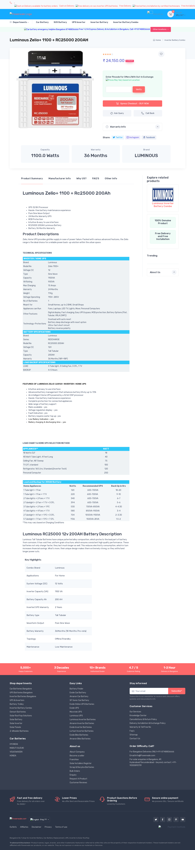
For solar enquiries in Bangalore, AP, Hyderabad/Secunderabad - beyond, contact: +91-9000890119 (153, 762)
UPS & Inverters (17, 700)
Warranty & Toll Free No (140, 727)
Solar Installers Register (81, 763)
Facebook (150, 137)
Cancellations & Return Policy (143, 719)
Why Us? (180, 14)
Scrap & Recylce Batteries (82, 767)
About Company (77, 752)
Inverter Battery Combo (175, 40)
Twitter (119, 137)
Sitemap (134, 735)
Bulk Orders (75, 771)
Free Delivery (125, 6)
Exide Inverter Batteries (81, 727)
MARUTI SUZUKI (17, 748)
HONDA (13, 755)
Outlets (13, 827)
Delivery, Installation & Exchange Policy (148, 723)
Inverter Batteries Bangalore (23, 696)
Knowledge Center (138, 715)
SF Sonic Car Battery (79, 700)
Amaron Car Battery (79, 696)
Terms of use (61, 827)
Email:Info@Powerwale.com (142, 755)
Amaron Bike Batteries (80, 739)
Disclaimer (36, 827)
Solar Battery (16, 719)
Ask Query (119, 113)
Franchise (74, 759)
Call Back (150, 113)
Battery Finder (76, 689)
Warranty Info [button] (117, 126)
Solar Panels (15, 727)
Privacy (48, 827)
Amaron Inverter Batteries (82, 723)
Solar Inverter (16, 723)
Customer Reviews (78, 782)
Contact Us (135, 738)
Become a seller (77, 755)
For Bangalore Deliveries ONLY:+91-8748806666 (152, 751)
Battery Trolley (17, 704)
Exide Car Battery (78, 692)
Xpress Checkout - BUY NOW (134, 103)
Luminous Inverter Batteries (83, 719)
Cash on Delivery (67, 6)
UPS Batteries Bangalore (21, 692)
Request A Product (78, 779)
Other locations (160, 29)
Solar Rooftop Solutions (21, 715)
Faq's (132, 731)
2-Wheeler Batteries (19, 731)
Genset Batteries (18, 712)
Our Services (135, 711)
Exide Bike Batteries (79, 735)
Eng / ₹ (43, 819)
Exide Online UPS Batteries (82, 704)
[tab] (32, 179)
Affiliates (24, 827)
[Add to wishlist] (161, 54)
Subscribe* (176, 691)
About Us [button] (155, 272)
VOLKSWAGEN (16, 752)
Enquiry (73, 775)
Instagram (134, 137)
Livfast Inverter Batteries (82, 731)
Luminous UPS (76, 715)
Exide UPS (74, 708)
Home (158, 40)
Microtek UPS (76, 712)
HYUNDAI (14, 744)
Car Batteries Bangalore (21, 689)
